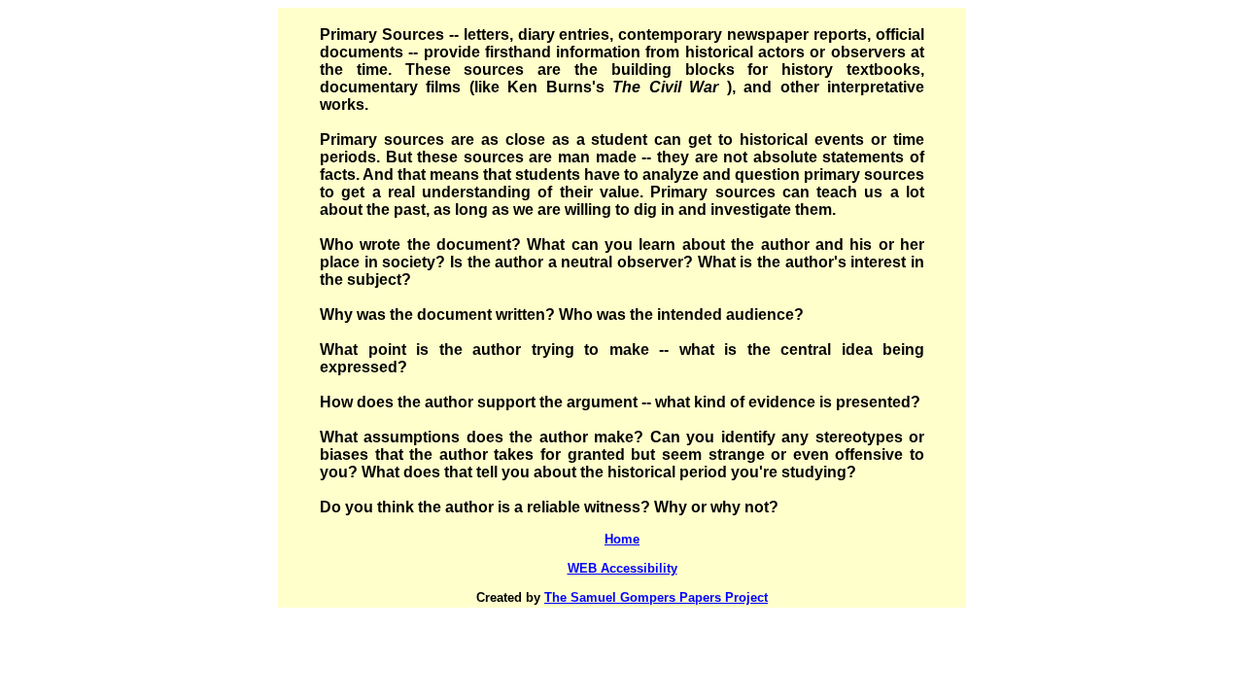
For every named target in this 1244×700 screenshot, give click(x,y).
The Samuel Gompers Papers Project (656, 597)
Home (622, 539)
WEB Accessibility (622, 568)
